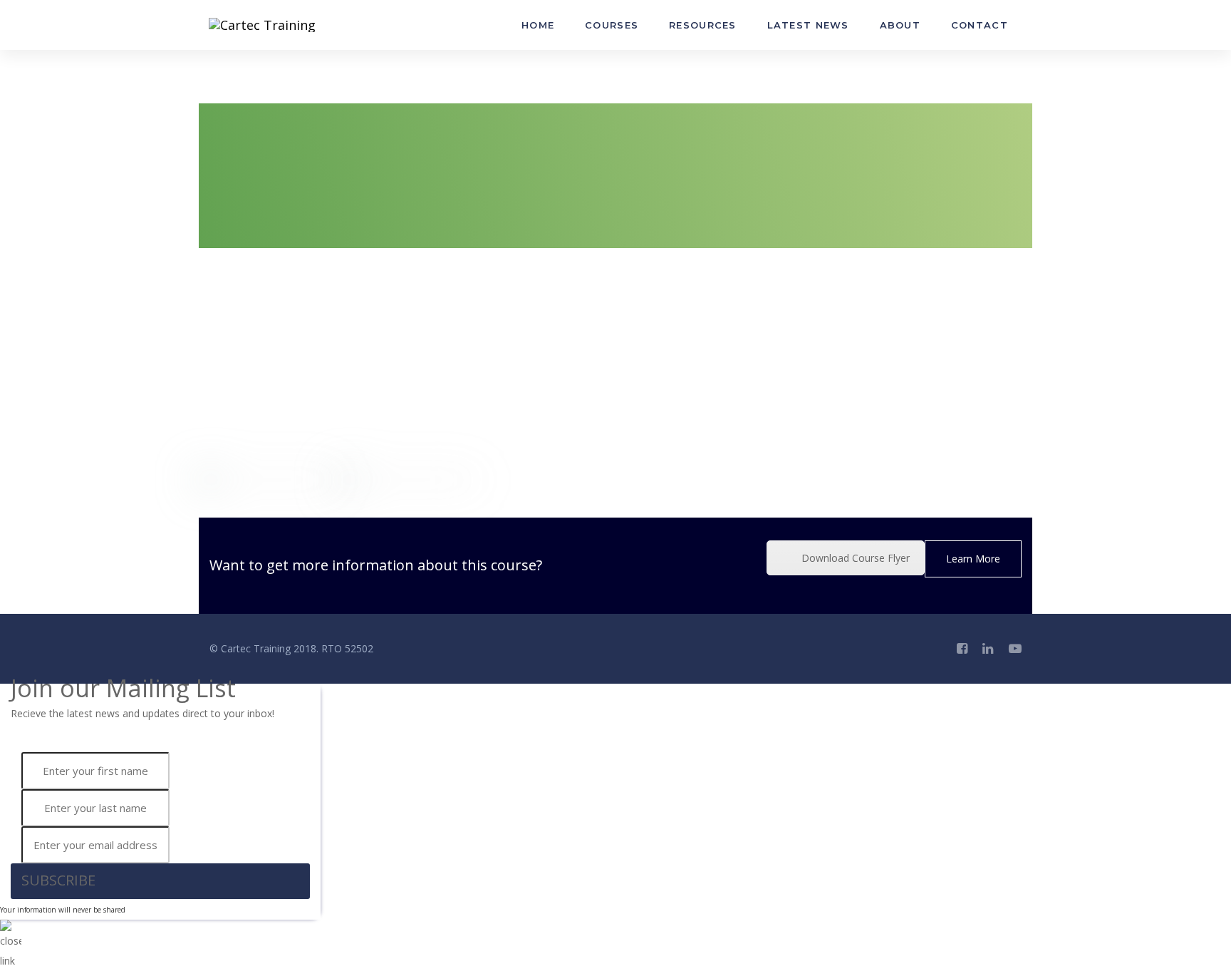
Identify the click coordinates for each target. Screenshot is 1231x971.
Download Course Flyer (855, 558)
